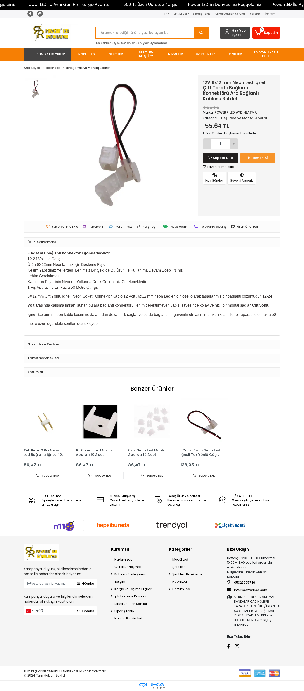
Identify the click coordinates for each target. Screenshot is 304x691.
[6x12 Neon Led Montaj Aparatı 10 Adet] (152, 422)
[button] (266, 33)
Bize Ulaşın (238, 549)
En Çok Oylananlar (152, 43)
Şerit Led (178, 567)
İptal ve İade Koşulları (130, 596)
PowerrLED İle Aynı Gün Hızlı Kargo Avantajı (69, 4)
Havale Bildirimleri (128, 618)
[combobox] (29, 611)
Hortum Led (181, 589)
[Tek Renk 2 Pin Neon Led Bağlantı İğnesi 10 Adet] (47, 422)
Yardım (255, 14)
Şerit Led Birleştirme (187, 574)
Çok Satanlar (124, 43)
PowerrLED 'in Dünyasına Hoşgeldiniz (224, 4)
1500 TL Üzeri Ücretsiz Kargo (149, 4)
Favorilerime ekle (220, 166)
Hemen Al (260, 157)
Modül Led (180, 559)
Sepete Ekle (223, 157)
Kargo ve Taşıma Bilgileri (133, 589)
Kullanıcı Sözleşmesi (130, 574)
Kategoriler (180, 549)
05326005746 (244, 582)
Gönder (88, 583)
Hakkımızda (123, 559)
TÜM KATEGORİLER (51, 54)
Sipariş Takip (202, 14)
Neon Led (179, 581)
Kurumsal (121, 549)
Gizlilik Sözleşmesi (128, 567)
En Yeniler (103, 43)
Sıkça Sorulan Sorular (230, 14)
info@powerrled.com (250, 590)
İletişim (270, 14)
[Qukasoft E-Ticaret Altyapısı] (152, 686)
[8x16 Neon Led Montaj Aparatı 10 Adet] (100, 422)
